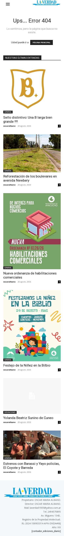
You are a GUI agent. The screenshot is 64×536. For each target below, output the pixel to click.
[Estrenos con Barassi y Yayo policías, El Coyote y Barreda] (32, 445)
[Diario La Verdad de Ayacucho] (46, 3)
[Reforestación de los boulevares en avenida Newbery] (32, 153)
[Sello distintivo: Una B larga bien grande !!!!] (32, 89)
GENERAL (8, 112)
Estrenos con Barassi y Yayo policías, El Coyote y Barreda (31, 466)
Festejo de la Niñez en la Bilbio (26, 365)
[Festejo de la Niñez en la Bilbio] (32, 325)
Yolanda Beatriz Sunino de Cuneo (28, 418)
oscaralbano (9, 126)
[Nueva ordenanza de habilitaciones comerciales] (32, 231)
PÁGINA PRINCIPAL (41, 42)
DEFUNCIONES (10, 412)
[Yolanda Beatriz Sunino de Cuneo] (32, 396)
